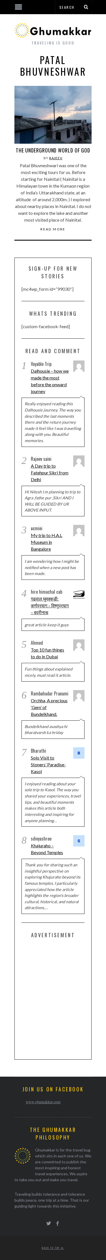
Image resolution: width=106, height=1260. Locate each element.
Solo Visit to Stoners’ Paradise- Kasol (48, 764)
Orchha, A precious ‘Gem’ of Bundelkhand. (49, 707)
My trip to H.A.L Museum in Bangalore (46, 542)
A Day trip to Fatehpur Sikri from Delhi (49, 472)
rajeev (55, 158)
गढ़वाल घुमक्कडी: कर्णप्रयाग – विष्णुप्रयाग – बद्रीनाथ (50, 605)
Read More (53, 229)
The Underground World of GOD (53, 150)
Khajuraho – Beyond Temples (47, 849)
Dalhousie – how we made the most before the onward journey (50, 381)
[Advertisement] (53, 998)
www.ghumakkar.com (43, 1101)
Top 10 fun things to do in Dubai (47, 653)
